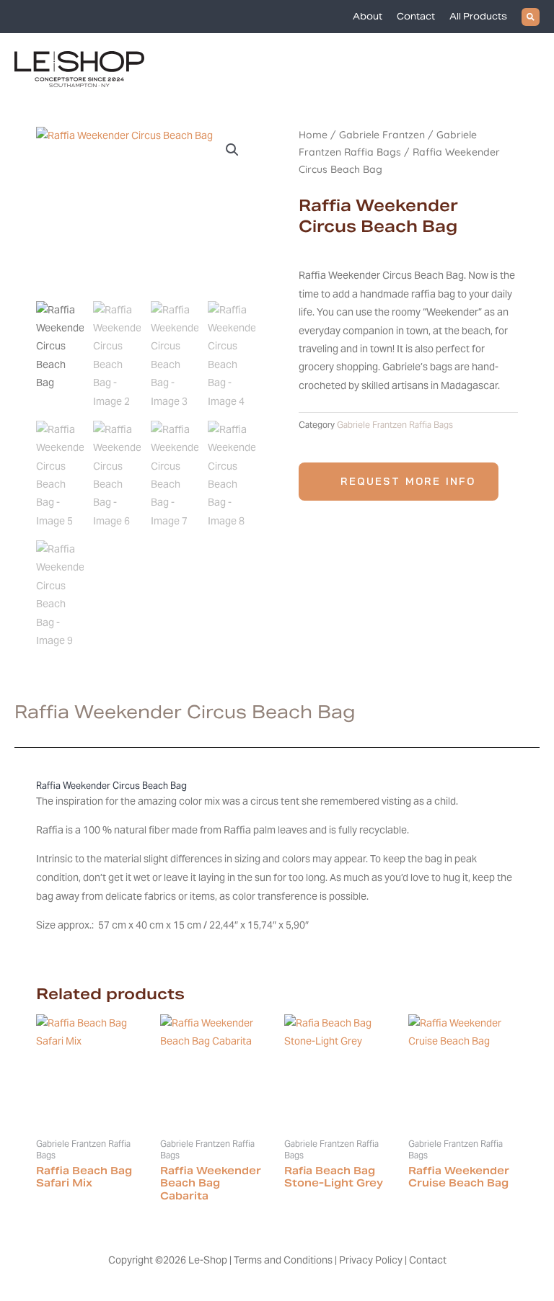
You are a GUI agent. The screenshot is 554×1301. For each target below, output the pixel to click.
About (367, 16)
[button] (531, 17)
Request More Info (407, 481)
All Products (478, 16)
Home (313, 134)
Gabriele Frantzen (382, 134)
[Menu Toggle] (532, 69)
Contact (416, 16)
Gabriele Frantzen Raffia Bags (395, 424)
